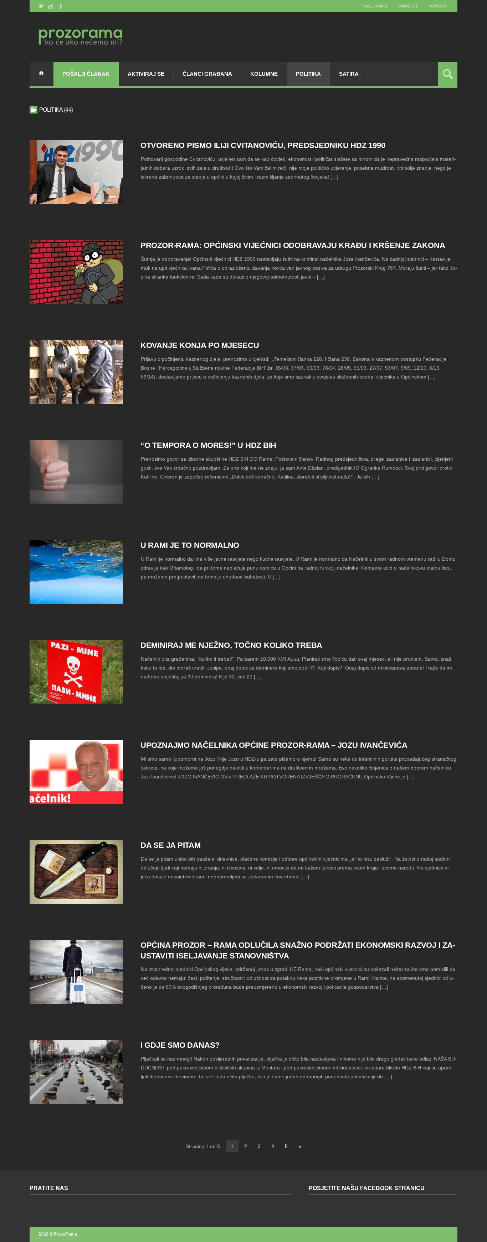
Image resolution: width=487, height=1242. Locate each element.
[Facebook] (60, 6)
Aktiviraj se (146, 74)
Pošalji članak (85, 74)
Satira (349, 74)
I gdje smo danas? (180, 1045)
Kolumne (264, 74)
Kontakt (438, 6)
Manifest (408, 6)
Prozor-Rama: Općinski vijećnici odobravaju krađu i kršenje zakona (292, 245)
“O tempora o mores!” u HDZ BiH (208, 445)
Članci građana (207, 74)
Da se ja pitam (170, 845)
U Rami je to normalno (189, 545)
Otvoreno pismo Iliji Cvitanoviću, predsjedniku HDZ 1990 (262, 145)
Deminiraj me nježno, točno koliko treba (231, 645)
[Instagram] (51, 6)
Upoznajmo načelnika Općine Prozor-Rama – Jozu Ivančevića (273, 745)
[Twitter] (41, 6)
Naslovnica (375, 6)
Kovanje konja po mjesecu (199, 345)
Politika (308, 74)
